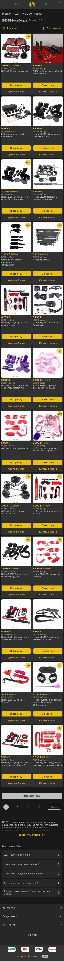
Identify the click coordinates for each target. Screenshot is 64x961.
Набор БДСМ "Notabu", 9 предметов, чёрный (45, 198)
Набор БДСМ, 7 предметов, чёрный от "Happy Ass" (14, 198)
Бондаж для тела (41, 260)
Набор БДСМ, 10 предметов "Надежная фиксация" (15, 638)
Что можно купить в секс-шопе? (22, 864)
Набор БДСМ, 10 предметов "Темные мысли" (46, 135)
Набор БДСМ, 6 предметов (14, 71)
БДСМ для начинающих (17, 854)
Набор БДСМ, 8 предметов (14, 448)
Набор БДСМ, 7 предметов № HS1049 (47, 512)
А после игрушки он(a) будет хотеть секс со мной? (29, 892)
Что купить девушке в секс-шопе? (23, 873)
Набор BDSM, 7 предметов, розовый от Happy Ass (46, 386)
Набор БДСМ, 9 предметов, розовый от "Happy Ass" (46, 449)
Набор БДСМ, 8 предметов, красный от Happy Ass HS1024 (47, 764)
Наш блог (32, 934)
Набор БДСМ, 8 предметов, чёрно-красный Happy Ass (14, 764)
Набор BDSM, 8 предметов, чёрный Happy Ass (14, 575)
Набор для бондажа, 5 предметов (12, 261)
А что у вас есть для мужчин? (21, 883)
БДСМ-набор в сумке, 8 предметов (13, 135)
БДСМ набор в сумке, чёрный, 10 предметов (48, 72)
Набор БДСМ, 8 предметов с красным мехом (15, 323)
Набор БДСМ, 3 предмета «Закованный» (14, 512)
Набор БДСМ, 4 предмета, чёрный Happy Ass (46, 638)
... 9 (38, 807)
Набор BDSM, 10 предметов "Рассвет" (46, 575)
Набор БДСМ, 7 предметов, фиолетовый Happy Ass (14, 386)
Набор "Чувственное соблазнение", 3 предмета (47, 701)
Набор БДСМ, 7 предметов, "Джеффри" (46, 323)
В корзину (16, 85)
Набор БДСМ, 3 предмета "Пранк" (14, 701)
